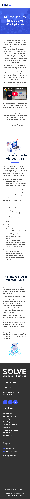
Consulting (6, 422)
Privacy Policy (22, 489)
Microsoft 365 (7, 413)
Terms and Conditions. (11, 489)
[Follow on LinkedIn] (10, 402)
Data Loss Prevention (10, 416)
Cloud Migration (8, 419)
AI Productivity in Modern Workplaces (11, 431)
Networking (7, 428)
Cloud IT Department (10, 425)
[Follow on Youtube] (15, 402)
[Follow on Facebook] (5, 402)
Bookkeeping (7, 435)
